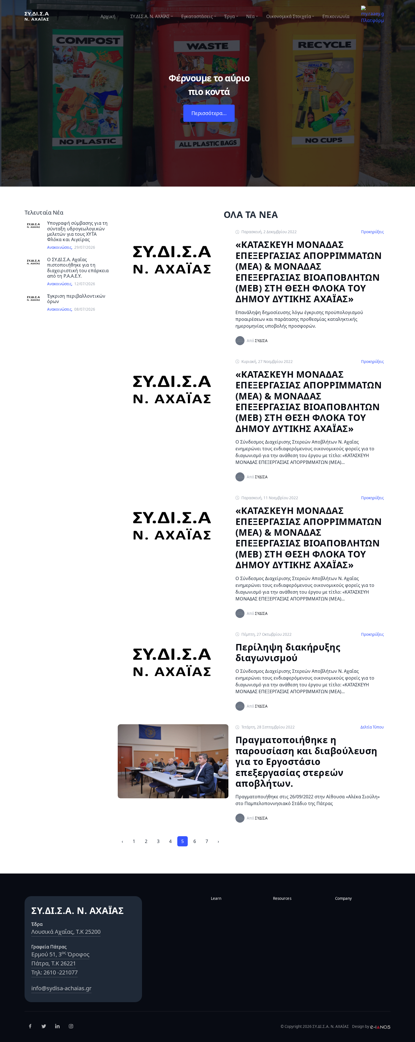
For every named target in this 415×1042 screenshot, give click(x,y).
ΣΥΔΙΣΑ (261, 340)
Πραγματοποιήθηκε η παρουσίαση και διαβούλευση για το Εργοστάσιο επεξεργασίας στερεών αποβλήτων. (306, 761)
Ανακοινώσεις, (60, 247)
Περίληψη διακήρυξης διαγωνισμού (287, 652)
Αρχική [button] (108, 16)
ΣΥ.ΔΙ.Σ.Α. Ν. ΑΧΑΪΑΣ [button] (150, 16)
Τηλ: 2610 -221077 (54, 972)
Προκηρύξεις (372, 231)
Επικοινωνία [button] (336, 16)
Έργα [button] (229, 16)
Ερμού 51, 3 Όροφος (60, 954)
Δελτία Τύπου (372, 727)
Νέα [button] (250, 16)
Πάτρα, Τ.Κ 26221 (53, 963)
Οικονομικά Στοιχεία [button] (288, 16)
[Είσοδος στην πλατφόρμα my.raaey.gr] (372, 14)
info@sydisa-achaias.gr (61, 988)
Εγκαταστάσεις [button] (197, 16)
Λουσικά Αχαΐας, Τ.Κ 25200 (66, 931)
